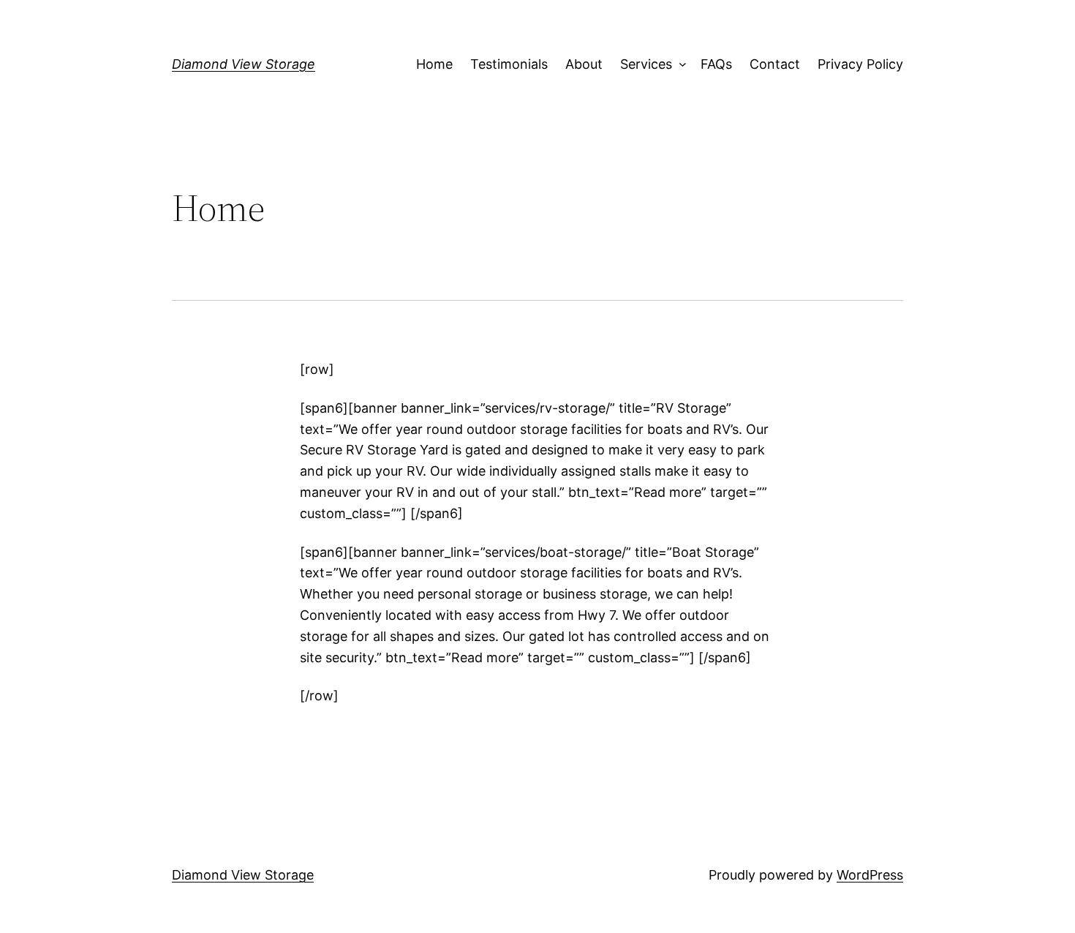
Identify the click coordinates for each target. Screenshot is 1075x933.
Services (646, 64)
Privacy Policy (860, 64)
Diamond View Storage (243, 64)
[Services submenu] (679, 65)
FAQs (716, 64)
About (584, 64)
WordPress (870, 875)
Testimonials (509, 64)
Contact (775, 64)
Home (434, 64)
